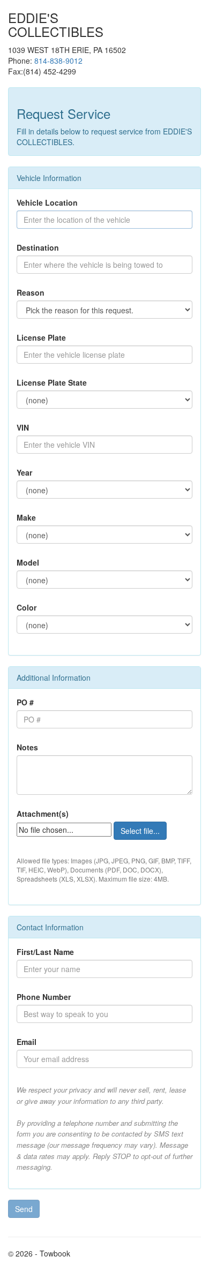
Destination (38, 247)
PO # (25, 702)
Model (28, 562)
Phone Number (44, 996)
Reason (30, 292)
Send (24, 1208)
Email (26, 1041)
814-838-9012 (58, 60)
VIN (23, 427)
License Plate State (52, 382)
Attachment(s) (43, 813)
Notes (27, 747)
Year (24, 472)
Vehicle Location (47, 202)
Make (26, 517)
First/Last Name (45, 951)
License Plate (41, 337)
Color (26, 607)
